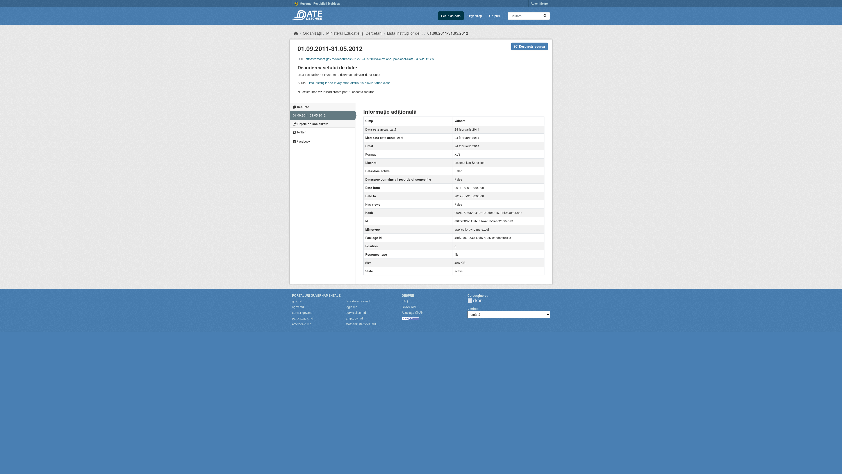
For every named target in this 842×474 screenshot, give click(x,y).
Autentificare (539, 3)
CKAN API (409, 307)
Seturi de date (451, 16)
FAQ (405, 301)
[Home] (296, 33)
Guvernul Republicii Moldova (319, 3)
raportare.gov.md (358, 301)
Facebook (303, 141)
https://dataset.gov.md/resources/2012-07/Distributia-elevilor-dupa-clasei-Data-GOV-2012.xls (369, 59)
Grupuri (494, 16)
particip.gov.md (302, 318)
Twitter (301, 132)
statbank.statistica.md (361, 324)
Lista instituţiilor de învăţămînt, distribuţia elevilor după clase (349, 83)
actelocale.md (301, 324)
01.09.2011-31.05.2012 (447, 33)
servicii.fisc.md (356, 312)
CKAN (474, 300)
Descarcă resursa (532, 46)
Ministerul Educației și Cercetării (354, 33)
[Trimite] (545, 16)
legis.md (351, 307)
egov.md (298, 307)
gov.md (297, 301)
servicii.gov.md (302, 312)
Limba (472, 308)
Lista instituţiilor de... (405, 33)
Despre (408, 295)
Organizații (474, 16)
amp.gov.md (354, 318)
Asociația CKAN (412, 312)
